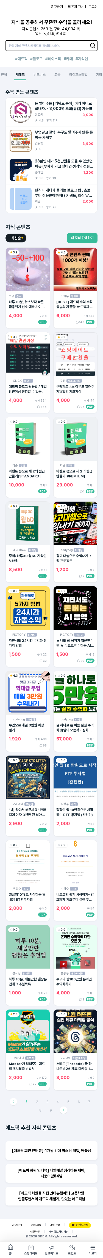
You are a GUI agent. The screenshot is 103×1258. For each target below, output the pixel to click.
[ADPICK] (15, 7)
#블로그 (36, 59)
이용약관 (35, 1232)
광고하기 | (58, 7)
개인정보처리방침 (58, 1232)
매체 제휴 (35, 1225)
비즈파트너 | (77, 7)
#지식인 (82, 59)
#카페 (68, 59)
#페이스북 (53, 59)
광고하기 (17, 1225)
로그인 (93, 7)
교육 (57, 75)
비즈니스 (40, 75)
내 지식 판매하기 (82, 238)
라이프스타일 (78, 75)
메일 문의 (55, 1225)
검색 (93, 45)
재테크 (20, 75)
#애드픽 (21, 59)
